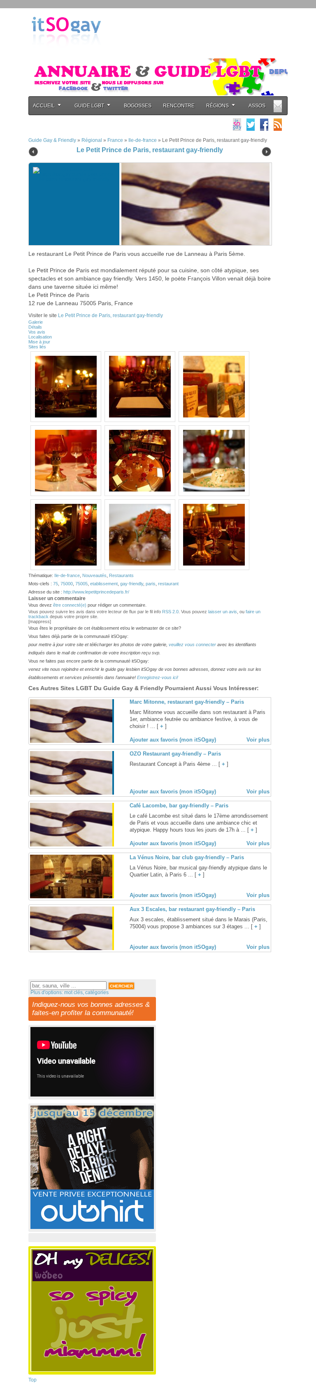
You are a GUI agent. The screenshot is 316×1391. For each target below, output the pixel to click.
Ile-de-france (142, 140)
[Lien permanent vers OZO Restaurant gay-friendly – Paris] (71, 793)
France (115, 140)
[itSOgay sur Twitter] (250, 124)
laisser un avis (222, 611)
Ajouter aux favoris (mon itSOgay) (173, 740)
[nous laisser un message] (278, 106)
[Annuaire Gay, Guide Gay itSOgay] (66, 54)
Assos (257, 106)
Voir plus (258, 740)
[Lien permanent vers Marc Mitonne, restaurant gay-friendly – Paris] (71, 741)
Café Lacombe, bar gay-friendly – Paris (179, 805)
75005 (81, 583)
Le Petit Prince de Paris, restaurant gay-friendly (150, 149)
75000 (66, 583)
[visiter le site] (193, 204)
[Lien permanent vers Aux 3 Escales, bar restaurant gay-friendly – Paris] (71, 948)
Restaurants (121, 575)
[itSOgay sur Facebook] (264, 124)
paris (151, 583)
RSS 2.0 (170, 611)
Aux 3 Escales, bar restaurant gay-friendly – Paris (192, 909)
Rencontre (179, 106)
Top (32, 1380)
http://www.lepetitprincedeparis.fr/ (96, 591)
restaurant (168, 583)
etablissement (104, 583)
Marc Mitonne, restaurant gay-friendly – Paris (187, 702)
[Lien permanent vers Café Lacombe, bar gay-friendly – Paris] (71, 844)
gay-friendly (131, 583)
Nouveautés (94, 575)
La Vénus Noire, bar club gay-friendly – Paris (187, 857)
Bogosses (137, 106)
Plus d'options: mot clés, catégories (69, 992)
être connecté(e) (69, 605)
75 (55, 583)
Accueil (44, 106)
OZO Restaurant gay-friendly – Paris (175, 754)
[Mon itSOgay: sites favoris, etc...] (237, 124)
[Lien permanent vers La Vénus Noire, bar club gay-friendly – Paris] (71, 896)
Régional (91, 140)
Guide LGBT (89, 106)
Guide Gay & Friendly (52, 140)
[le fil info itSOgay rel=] (278, 124)
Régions (217, 106)
